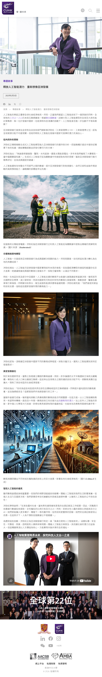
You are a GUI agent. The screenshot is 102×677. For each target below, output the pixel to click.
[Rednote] (58, 646)
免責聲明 (62, 664)
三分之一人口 (16, 118)
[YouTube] (51, 645)
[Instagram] (58, 638)
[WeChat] (43, 645)
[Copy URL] (20, 104)
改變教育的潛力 (66, 401)
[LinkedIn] (43, 638)
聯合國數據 (51, 118)
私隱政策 (51, 664)
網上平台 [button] (39, 664)
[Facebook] (51, 638)
